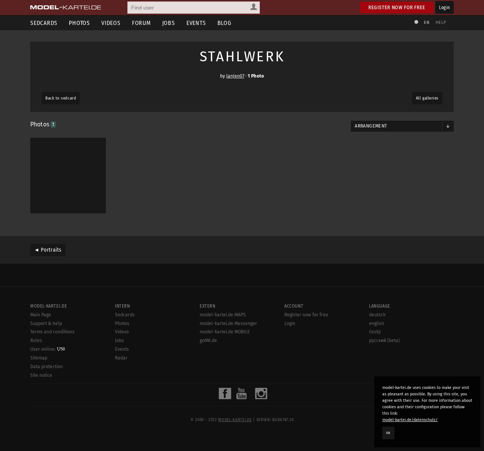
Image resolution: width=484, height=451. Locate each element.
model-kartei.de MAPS (223, 314)
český (375, 331)
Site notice (41, 375)
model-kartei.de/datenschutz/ (410, 419)
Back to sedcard (60, 98)
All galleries (427, 98)
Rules (36, 340)
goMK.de (208, 340)
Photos (79, 22)
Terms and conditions (52, 331)
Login (444, 7)
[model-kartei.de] (65, 7)
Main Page (40, 314)
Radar (121, 358)
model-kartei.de (234, 420)
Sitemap (38, 358)
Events (196, 22)
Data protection (46, 366)
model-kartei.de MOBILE (225, 331)
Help (441, 22)
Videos (111, 22)
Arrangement (371, 126)
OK (388, 433)
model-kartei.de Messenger (228, 323)
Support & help (46, 323)
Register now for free (396, 7)
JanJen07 (235, 76)
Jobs (168, 22)
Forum (141, 22)
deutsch (377, 314)
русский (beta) (384, 340)
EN (426, 22)
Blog (224, 22)
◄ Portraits (48, 250)
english (376, 323)
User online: (47, 349)
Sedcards (43, 22)
